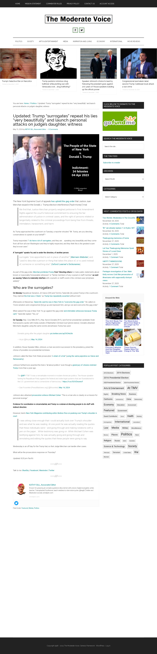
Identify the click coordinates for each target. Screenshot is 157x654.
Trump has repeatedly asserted (56, 296)
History (139, 416)
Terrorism (116, 452)
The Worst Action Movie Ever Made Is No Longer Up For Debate (132, 324)
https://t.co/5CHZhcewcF (73, 382)
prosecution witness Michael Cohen (46, 395)
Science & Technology (114, 446)
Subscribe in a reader (111, 163)
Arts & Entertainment (114, 388)
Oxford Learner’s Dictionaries (66, 264)
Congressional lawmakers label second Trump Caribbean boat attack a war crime (138, 84)
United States (127, 452)
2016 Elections (123, 373)
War (136, 452)
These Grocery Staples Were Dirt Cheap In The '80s (131, 349)
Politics (36, 508)
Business (132, 394)
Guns (122, 416)
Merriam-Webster (79, 257)
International (122, 421)
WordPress (100, 646)
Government (122, 411)
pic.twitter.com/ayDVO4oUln (61, 333)
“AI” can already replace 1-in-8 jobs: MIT (119, 228)
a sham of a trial (58, 356)
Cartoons (108, 399)
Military (125, 428)
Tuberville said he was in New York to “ (49, 302)
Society (132, 446)
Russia (117, 441)
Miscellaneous (136, 428)
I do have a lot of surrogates (40, 241)
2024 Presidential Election (131, 382)
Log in (108, 646)
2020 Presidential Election (112, 382)
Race (137, 435)
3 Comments (114, 234)
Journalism (136, 422)
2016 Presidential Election (116, 377)
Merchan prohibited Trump (43, 272)
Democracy (138, 399)
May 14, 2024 (36, 339)
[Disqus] (56, 548)
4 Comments (114, 224)
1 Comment (113, 257)
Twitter (51, 470)
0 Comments (53, 129)
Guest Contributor (110, 416)
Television (106, 452)
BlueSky (25, 470)
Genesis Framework (87, 646)
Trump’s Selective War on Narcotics (17, 81)
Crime (129, 399)
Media (31, 508)
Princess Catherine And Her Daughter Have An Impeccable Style (114, 350)
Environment (132, 405)
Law (106, 427)
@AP (23, 376)
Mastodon (43, 470)
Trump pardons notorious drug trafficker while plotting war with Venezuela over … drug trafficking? (56, 84)
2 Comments (114, 244)
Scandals (132, 441)
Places (114, 434)
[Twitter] (16, 503)
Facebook (34, 470)
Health (130, 416)
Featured (25, 508)
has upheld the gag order (63, 201)
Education (121, 405)
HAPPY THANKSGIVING (112, 261)
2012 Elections (108, 373)
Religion (107, 440)
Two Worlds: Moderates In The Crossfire (119, 218)
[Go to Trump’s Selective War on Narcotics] (18, 63)
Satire (124, 441)
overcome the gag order (74, 302)
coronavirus (119, 399)
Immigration (107, 422)
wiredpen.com (34, 497)
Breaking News (119, 394)
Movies (106, 435)
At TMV (132, 388)
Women (106, 457)
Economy (109, 404)
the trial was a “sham (32, 296)
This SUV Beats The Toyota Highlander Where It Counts (114, 323)
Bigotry (106, 394)
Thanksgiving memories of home (116, 238)
